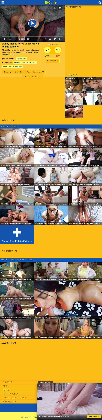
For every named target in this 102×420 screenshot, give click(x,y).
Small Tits (7, 66)
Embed (18, 72)
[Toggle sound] (39, 385)
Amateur (17, 62)
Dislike (57, 49)
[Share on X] (60, 8)
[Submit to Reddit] (54, 8)
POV (34, 62)
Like (47, 49)
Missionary (17, 66)
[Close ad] (100, 385)
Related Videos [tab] (9, 126)
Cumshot (27, 62)
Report (6, 72)
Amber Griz (21, 59)
